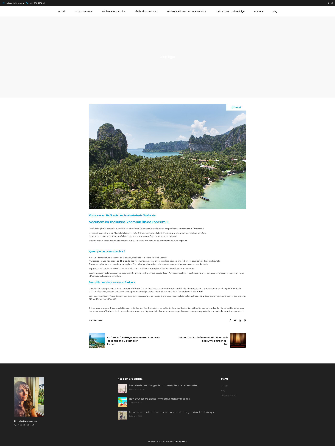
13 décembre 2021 (137, 389)
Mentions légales (228, 395)
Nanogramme (181, 441)
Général (236, 107)
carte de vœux (222, 311)
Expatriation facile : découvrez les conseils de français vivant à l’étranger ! (172, 412)
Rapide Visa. (199, 296)
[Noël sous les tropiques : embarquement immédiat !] (122, 402)
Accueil (224, 386)
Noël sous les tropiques (176, 240)
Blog (223, 390)
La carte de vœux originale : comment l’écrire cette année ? (164, 385)
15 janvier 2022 (135, 416)
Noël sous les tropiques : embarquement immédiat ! (159, 398)
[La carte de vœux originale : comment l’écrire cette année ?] (122, 388)
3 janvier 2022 (135, 402)
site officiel (198, 291)
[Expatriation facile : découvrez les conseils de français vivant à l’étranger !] (122, 415)
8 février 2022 (95, 320)
